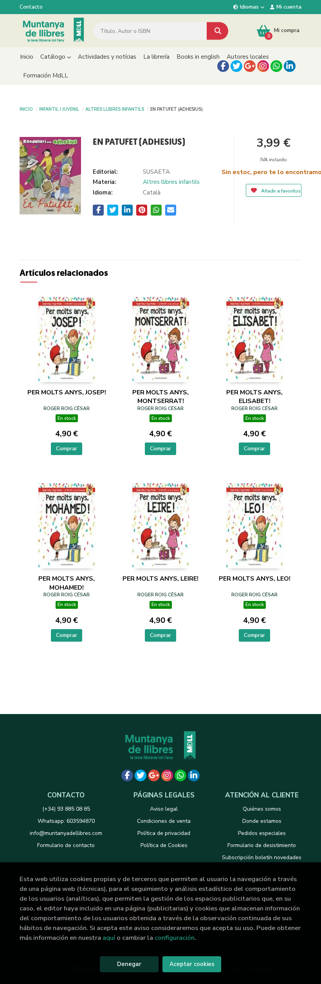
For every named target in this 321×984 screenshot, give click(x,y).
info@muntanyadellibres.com (66, 833)
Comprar (66, 448)
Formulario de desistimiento (261, 845)
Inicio (26, 109)
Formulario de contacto (66, 845)
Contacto (31, 7)
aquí (109, 937)
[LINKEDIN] (290, 66)
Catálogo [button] (53, 57)
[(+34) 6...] (276, 66)
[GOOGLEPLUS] (250, 66)
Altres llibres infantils (114, 109)
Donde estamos (261, 821)
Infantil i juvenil (59, 109)
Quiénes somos (262, 809)
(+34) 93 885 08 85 (66, 809)
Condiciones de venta (164, 821)
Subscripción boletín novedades (261, 857)
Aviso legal (164, 809)
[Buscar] (217, 31)
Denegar (129, 964)
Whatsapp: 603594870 (66, 821)
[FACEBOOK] (223, 66)
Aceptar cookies (192, 964)
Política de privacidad (163, 833)
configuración (175, 937)
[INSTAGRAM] (263, 66)
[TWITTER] (236, 66)
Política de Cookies (164, 845)
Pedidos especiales (262, 833)
